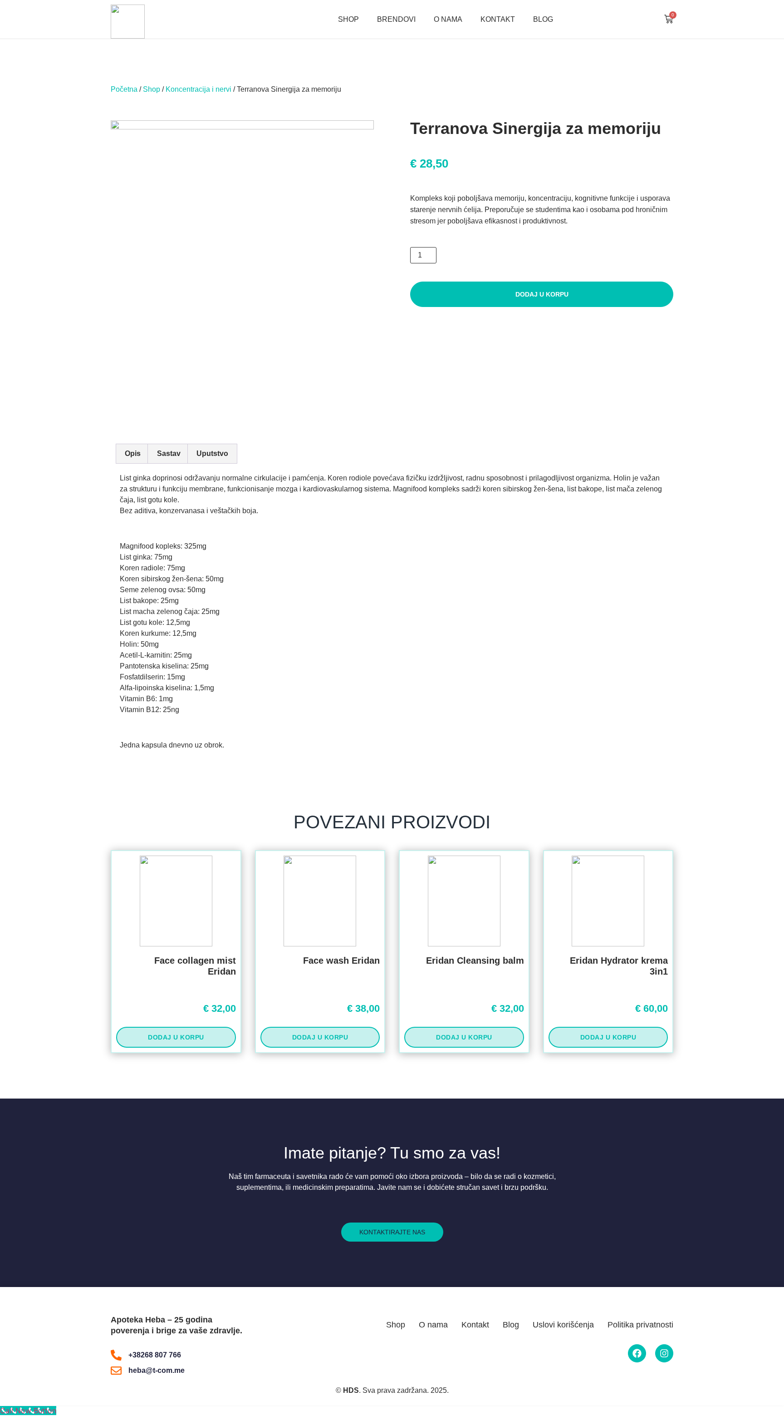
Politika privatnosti (640, 1324)
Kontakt (497, 19)
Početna (124, 89)
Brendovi (396, 19)
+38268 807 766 (154, 1355)
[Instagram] (664, 1353)
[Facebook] (637, 1353)
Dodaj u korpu (541, 294)
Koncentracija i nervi (198, 89)
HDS (351, 1390)
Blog (543, 19)
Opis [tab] (133, 453)
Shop (348, 19)
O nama (448, 19)
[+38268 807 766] (116, 1355)
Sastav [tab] (169, 453)
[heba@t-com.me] (116, 1370)
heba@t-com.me (156, 1370)
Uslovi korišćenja (563, 1324)
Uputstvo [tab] (212, 453)
